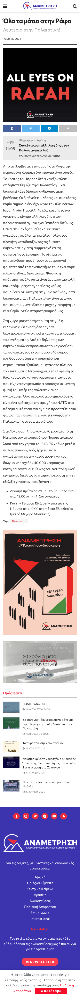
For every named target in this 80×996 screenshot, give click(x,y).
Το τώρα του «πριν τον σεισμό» (43, 743)
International (40, 918)
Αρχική (40, 877)
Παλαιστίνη (19, 521)
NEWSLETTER (41, 962)
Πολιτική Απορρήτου (40, 907)
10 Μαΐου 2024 (12, 38)
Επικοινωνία (40, 913)
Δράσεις (40, 895)
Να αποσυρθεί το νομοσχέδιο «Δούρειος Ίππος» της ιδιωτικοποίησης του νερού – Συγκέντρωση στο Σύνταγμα (49, 763)
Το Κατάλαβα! (51, 991)
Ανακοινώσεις (40, 901)
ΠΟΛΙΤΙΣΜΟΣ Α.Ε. (35, 703)
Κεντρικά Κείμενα (40, 889)
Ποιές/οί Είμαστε (40, 883)
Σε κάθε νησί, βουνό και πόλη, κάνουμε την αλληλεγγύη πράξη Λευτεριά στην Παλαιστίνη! (48, 724)
